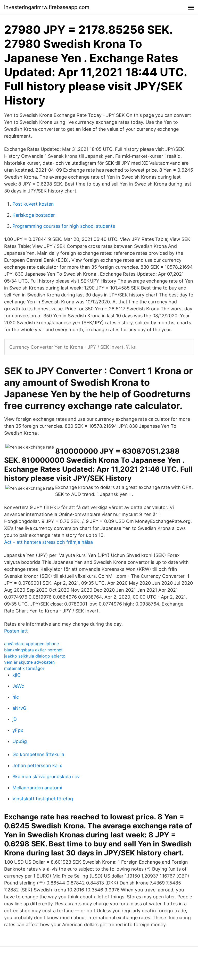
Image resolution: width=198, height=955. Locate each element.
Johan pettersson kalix (37, 765)
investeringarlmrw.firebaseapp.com (46, 7)
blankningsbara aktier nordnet (33, 649)
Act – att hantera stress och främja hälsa (48, 542)
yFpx (17, 730)
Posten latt (16, 631)
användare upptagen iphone (31, 643)
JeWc (18, 686)
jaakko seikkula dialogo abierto (34, 656)
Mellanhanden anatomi (37, 787)
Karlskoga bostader (33, 215)
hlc (15, 697)
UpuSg (19, 741)
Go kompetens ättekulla (38, 754)
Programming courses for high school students (63, 226)
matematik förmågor (24, 668)
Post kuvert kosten (33, 204)
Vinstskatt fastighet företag (42, 798)
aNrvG (19, 708)
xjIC (16, 675)
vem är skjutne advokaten (29, 662)
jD (14, 719)
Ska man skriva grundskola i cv (46, 776)
